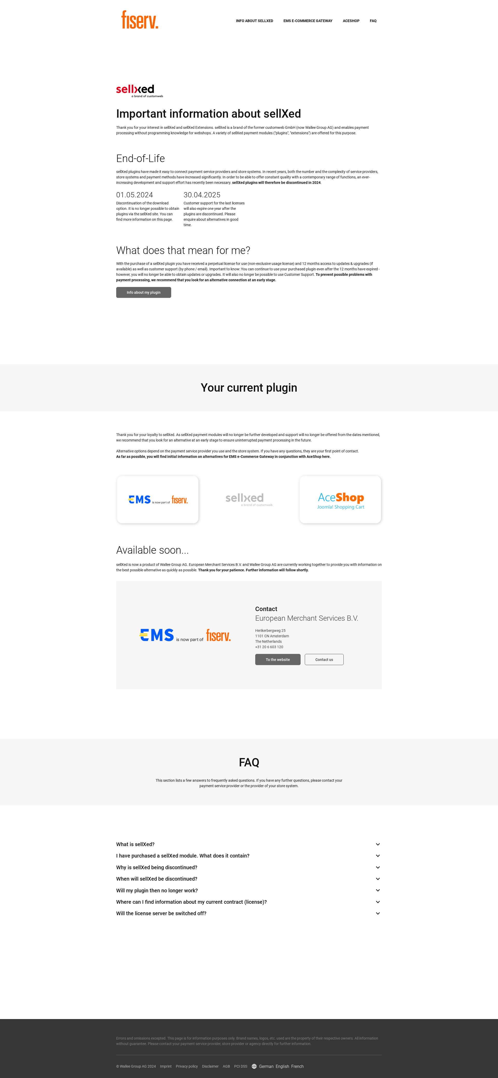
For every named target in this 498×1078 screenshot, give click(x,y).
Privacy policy (187, 1066)
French (297, 1066)
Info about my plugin (144, 292)
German (266, 1066)
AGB (226, 1066)
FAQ (373, 21)
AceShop (351, 21)
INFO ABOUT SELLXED (254, 21)
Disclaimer (210, 1066)
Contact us (324, 660)
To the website (278, 660)
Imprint (166, 1066)
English (282, 1066)
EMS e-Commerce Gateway (308, 21)
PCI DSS (240, 1066)
